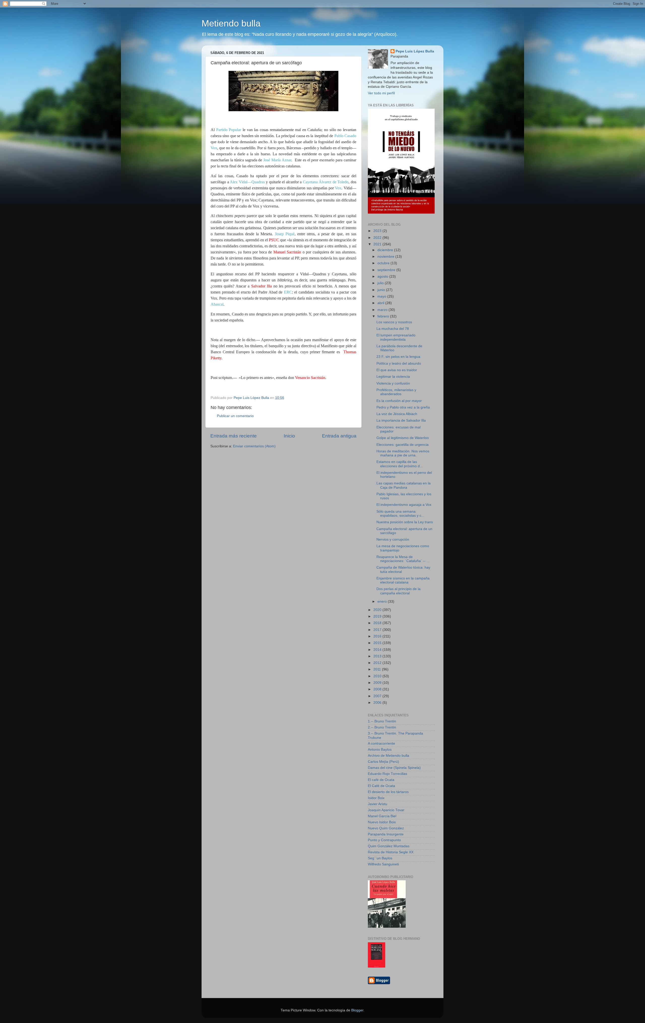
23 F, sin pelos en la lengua (398, 357)
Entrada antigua (339, 436)
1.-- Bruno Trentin (382, 721)
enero (382, 601)
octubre (384, 263)
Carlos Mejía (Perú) (383, 762)
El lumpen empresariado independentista (395, 337)
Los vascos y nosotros (394, 322)
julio (381, 283)
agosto (383, 276)
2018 (377, 623)
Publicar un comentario (235, 416)
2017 (377, 630)
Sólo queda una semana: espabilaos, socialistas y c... (400, 513)
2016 (377, 636)
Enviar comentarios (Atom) (254, 446)
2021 (377, 244)
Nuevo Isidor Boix (382, 822)
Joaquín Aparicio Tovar (386, 810)
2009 (377, 683)
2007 (377, 696)
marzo (383, 310)
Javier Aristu (377, 804)
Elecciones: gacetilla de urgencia (402, 445)
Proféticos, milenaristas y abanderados (396, 392)
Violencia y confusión (393, 383)
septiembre (386, 270)
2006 (377, 703)
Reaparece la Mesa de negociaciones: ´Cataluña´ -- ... (403, 559)
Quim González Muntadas (388, 846)
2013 (377, 656)
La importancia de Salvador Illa (401, 420)
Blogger (357, 1010)
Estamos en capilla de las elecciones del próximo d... (399, 464)
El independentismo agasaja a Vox (403, 505)
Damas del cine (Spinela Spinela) (394, 768)
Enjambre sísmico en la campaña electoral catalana (403, 580)
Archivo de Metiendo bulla (388, 755)
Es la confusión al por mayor (399, 401)
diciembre (385, 250)
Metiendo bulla (231, 23)
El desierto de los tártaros (388, 792)
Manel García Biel (382, 816)
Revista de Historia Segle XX (390, 852)
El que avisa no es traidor (396, 370)
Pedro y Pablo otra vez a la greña (403, 407)
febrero (383, 316)
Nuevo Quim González (386, 828)
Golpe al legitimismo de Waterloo (402, 438)
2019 (377, 616)
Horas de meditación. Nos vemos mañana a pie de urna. (402, 453)
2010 (377, 676)
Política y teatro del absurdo (398, 363)
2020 (377, 610)
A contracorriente (381, 743)
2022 (377, 238)
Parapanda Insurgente (386, 834)
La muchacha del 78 (392, 329)
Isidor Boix (376, 798)
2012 (377, 663)
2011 (377, 669)
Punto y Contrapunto (384, 840)
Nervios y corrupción (392, 539)
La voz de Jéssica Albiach (396, 414)
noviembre (386, 256)
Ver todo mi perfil (381, 93)
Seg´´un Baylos (380, 858)
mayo (382, 296)
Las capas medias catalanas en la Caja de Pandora (403, 485)
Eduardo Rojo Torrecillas (387, 774)
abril (381, 303)
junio (381, 290)
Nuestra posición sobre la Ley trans (404, 522)
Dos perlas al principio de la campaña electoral (398, 591)
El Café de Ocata (381, 786)
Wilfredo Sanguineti (383, 864)
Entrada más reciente (233, 436)
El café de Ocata (381, 780)
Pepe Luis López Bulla (415, 51)
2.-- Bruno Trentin (382, 727)
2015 (377, 643)
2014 (377, 650)
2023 (377, 231)
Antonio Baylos (380, 749)
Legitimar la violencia (393, 376)
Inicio (289, 436)
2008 (377, 689)
